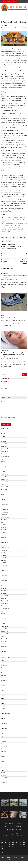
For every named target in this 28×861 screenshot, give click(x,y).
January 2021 (4, 598)
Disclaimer (3, 775)
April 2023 (3, 529)
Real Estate (3, 741)
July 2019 (3, 643)
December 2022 (4, 540)
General (3, 705)
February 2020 (4, 626)
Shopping (3, 743)
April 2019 (3, 651)
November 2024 (4, 481)
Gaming (3, 700)
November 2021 (4, 573)
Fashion (2, 685)
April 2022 (3, 560)
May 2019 (3, 649)
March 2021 (3, 593)
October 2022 (4, 545)
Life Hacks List (15, 857)
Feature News (4, 688)
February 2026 (4, 443)
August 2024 (4, 489)
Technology (3, 754)
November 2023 (4, 512)
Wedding (3, 764)
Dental (2, 667)
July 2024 (3, 491)
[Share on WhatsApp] (17, 237)
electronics (3, 675)
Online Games (5, 273)
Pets (2, 736)
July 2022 (3, 552)
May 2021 (3, 588)
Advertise (3, 785)
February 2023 (4, 535)
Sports (2, 748)
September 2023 (5, 517)
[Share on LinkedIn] (13, 237)
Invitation (3, 718)
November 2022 (4, 542)
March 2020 (3, 623)
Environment (4, 680)
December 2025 (4, 448)
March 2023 (3, 532)
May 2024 (3, 497)
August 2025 (4, 459)
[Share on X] (10, 237)
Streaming (3, 751)
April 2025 (3, 469)
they (14, 248)
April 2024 (3, 499)
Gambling (3, 695)
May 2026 (3, 438)
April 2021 (3, 590)
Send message (6, 424)
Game (2, 698)
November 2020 (4, 603)
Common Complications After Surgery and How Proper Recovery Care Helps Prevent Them (13, 229)
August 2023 (4, 519)
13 (13, 842)
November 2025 (4, 451)
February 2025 (4, 474)
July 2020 (3, 613)
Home (2, 770)
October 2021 (4, 575)
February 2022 (4, 565)
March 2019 (3, 654)
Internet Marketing (5, 715)
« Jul (2, 852)
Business (3, 662)
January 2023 (4, 537)
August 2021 (4, 580)
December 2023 (4, 509)
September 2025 (5, 456)
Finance (2, 690)
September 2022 (5, 547)
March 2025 (3, 471)
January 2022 (4, 567)
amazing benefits (10, 246)
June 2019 (3, 646)
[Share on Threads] (6, 241)
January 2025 (4, 476)
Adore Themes (14, 859)
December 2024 (4, 479)
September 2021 (5, 578)
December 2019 (4, 631)
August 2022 (4, 550)
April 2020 (3, 621)
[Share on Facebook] (6, 237)
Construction (3, 665)
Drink (2, 670)
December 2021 (4, 570)
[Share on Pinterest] (21, 237)
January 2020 (4, 628)
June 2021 (3, 585)
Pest (2, 731)
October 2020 (4, 605)
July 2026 (3, 433)
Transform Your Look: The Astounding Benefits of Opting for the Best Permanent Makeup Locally (14, 354)
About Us (3, 772)
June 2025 (3, 464)
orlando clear (9, 248)
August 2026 (4, 431)
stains (2, 315)
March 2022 (3, 562)
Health (3, 248)
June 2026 (3, 436)
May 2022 (3, 557)
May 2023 (3, 527)
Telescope (3, 756)
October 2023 (4, 514)
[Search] (26, 15)
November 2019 (4, 633)
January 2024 (4, 507)
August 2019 (4, 641)
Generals (3, 708)
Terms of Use (4, 782)
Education (3, 672)
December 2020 (4, 600)
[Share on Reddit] (24, 237)
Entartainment (4, 677)
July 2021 (3, 583)
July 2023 (3, 522)
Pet (2, 733)
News (2, 726)
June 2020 (3, 616)
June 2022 (3, 555)
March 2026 (3, 441)
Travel (2, 761)
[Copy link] (9, 241)
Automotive (3, 660)
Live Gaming (4, 723)
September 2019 (5, 638)
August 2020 (4, 610)
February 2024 (4, 504)
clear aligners (20, 246)
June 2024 (3, 494)
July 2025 (3, 461)
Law (2, 721)
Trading (3, 759)
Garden (2, 703)
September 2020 (5, 608)
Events (2, 683)
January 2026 (4, 446)
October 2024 (4, 484)
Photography (4, 738)
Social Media (4, 746)
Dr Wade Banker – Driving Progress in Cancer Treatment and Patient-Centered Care (13, 219)
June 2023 (3, 524)
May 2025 (3, 466)
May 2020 (3, 618)
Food (2, 693)
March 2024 (3, 502)
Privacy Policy (4, 777)
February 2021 (4, 595)
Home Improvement (5, 713)
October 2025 (4, 453)
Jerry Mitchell (4, 279)
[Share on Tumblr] (2, 241)
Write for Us (3, 780)
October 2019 (4, 636)
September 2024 (5, 486)
